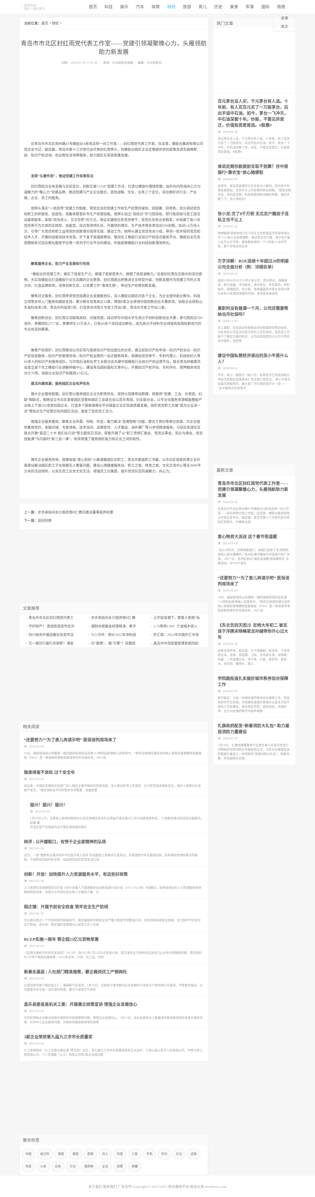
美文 (284, 26)
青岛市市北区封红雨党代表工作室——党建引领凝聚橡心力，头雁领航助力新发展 (253, 489)
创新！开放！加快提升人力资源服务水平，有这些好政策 (76, 874)
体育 (156, 7)
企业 (105, 1166)
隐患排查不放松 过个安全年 (49, 772)
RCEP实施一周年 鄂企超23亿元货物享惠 (61, 939)
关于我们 (95, 1186)
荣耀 (135, 1166)
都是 (76, 1153)
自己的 (44, 1153)
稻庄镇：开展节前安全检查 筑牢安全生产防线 (66, 907)
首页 (93, 7)
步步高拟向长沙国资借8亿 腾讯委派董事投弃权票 (75, 512)
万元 (73, 1166)
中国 (28, 1153)
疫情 (90, 1153)
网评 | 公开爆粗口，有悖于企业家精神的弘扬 (65, 842)
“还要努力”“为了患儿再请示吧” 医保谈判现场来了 (70, 740)
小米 (43, 1166)
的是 (120, 1153)
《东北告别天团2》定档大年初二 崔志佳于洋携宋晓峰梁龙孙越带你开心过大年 (253, 631)
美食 (234, 7)
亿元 (179, 1153)
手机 (149, 1153)
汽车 (140, 7)
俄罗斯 (88, 1166)
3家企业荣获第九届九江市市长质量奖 (58, 1037)
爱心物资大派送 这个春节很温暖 (247, 536)
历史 (218, 7)
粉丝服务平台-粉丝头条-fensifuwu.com (197, 1186)
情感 (281, 7)
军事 (250, 7)
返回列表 (45, 520)
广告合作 (125, 1186)
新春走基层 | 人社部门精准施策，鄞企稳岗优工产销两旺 (75, 972)
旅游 (187, 7)
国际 (265, 7)
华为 (164, 1153)
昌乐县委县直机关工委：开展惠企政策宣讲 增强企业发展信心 (80, 1004)
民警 (120, 1166)
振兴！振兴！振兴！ (48, 805)
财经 (171, 7)
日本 (58, 1166)
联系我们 (110, 1186)
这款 (194, 1153)
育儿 (203, 7)
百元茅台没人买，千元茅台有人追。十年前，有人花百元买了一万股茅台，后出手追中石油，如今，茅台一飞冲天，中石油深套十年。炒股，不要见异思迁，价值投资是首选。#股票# (253, 113)
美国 (61, 1153)
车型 (28, 1166)
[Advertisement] (113, 99)
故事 (284, 18)
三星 (135, 1153)
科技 (108, 7)
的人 (105, 1153)
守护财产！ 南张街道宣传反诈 (51, 626)
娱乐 (124, 7)
